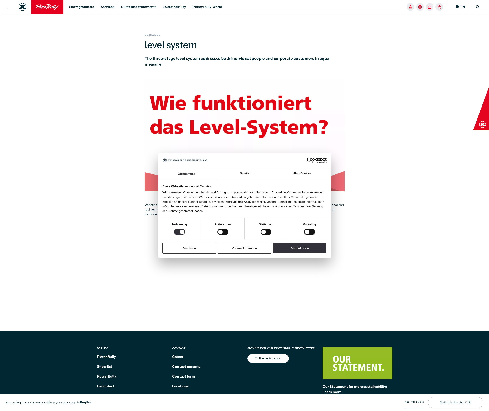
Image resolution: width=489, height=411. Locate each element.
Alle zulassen (300, 247)
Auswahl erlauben (244, 247)
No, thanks (414, 402)
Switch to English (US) (456, 402)
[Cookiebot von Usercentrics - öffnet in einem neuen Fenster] (310, 160)
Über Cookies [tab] (302, 173)
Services (108, 6)
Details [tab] (244, 173)
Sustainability (174, 6)
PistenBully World (207, 6)
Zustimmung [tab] (186, 173)
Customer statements (138, 6)
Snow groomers (81, 6)
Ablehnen (189, 247)
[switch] (222, 232)
